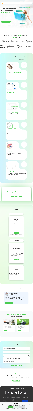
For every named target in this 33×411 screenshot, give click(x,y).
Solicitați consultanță (16, 196)
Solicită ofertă (16, 259)
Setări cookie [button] (13, 400)
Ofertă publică (13, 399)
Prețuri (4, 399)
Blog (3, 402)
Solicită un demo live (16, 365)
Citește (5, 330)
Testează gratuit (6, 21)
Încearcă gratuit (16, 380)
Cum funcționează (6, 397)
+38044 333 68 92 (25, 397)
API (11, 402)
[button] (17, 306)
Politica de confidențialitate (15, 397)
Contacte (4, 400)
